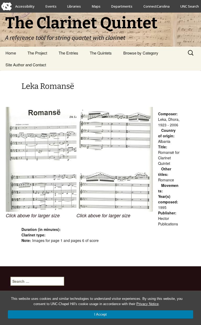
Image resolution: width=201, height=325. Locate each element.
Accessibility (25, 6)
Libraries (74, 6)
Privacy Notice (147, 304)
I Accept (100, 314)
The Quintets (101, 53)
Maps (96, 6)
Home (10, 53)
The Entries (68, 53)
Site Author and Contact (25, 64)
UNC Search (189, 6)
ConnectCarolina (156, 6)
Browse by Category (140, 53)
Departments (121, 6)
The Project (37, 53)
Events (51, 6)
